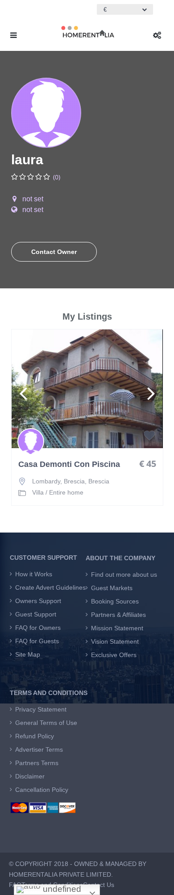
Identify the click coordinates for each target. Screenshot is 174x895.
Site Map (27, 654)
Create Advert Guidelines (50, 587)
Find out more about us (124, 574)
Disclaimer (30, 776)
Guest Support (35, 614)
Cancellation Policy (41, 789)
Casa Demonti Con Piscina (69, 464)
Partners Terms (36, 762)
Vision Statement (115, 641)
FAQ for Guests (37, 641)
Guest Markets (112, 587)
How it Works (33, 574)
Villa (38, 492)
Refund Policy (34, 736)
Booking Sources (115, 601)
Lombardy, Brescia (58, 481)
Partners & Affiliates (118, 614)
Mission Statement (117, 628)
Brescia (98, 481)
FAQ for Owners (38, 627)
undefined (61, 889)
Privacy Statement (40, 709)
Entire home (66, 492)
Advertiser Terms (39, 749)
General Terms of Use (46, 722)
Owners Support (38, 600)
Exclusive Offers (114, 654)
